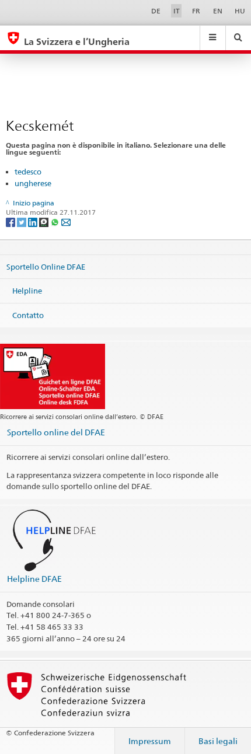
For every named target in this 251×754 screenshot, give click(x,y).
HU (240, 10)
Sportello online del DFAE (56, 432)
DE (156, 10)
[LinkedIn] (33, 221)
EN (217, 10)
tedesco (28, 171)
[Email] (66, 221)
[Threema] (44, 221)
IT (176, 10)
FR (196, 10)
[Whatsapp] (55, 221)
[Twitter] (22, 221)
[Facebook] (11, 221)
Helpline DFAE (34, 579)
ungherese (33, 183)
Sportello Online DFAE (45, 266)
